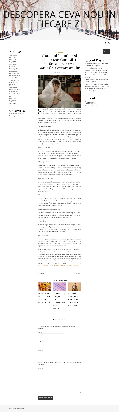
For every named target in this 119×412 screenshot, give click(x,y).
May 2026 (12, 62)
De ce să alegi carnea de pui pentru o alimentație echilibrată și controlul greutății (96, 75)
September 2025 (14, 80)
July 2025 (12, 85)
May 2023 (12, 101)
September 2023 (14, 94)
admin (42, 273)
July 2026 (12, 57)
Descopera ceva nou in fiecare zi (59, 19)
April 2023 (12, 103)
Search (106, 52)
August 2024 (13, 87)
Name (40, 332)
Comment (41, 368)
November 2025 (14, 75)
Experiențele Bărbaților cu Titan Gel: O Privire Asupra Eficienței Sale (74, 299)
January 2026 (13, 71)
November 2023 (14, 89)
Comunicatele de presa (16, 113)
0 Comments (77, 273)
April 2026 (12, 64)
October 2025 (13, 78)
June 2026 (12, 59)
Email (40, 341)
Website (40, 350)
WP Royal (21, 408)
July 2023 (12, 96)
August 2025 (13, 82)
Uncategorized (14, 116)
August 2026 (13, 55)
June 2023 (12, 98)
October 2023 (13, 92)
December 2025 (14, 73)
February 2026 (14, 69)
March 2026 (13, 66)
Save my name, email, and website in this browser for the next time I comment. (59, 363)
